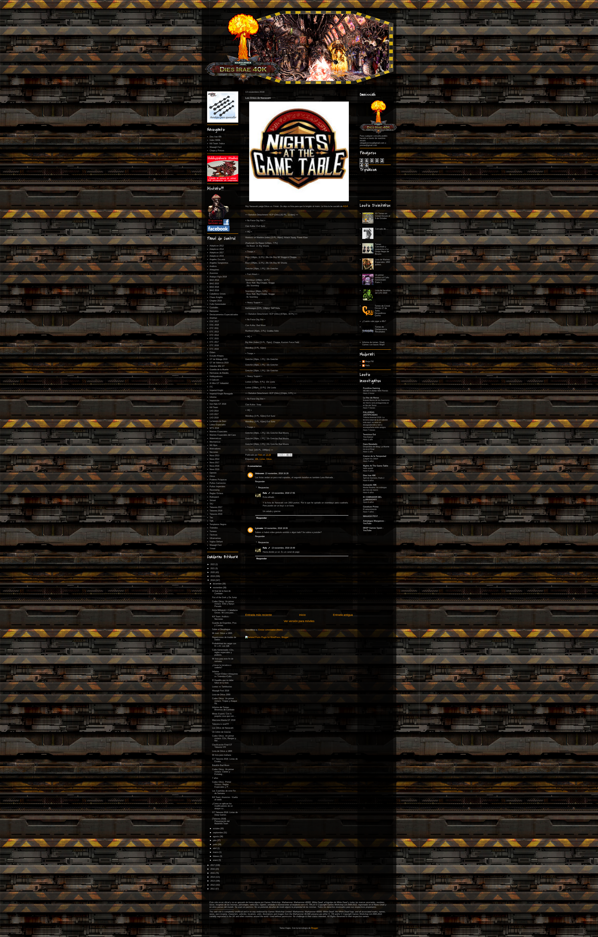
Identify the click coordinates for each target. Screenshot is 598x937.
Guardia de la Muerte (219, 369)
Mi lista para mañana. (222, 755)
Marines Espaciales (218, 431)
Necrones (214, 452)
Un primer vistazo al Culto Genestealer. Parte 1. (382, 278)
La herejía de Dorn (218, 421)
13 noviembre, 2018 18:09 (276, 528)
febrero (216, 856)
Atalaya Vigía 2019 (218, 277)
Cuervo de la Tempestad (374, 456)
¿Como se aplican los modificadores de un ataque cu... (222, 806)
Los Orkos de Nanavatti (222, 728)
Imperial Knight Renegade (221, 393)
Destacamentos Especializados (224, 314)
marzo (216, 852)
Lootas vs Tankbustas (222, 686)
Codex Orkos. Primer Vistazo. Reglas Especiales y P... (221, 784)
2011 (212, 889)
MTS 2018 (214, 428)
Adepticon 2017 (217, 252)
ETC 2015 (214, 338)
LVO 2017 (214, 414)
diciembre (217, 584)
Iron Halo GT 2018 (218, 404)
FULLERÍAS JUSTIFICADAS (370, 413)
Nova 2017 (214, 462)
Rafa (265, 493)
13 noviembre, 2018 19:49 (283, 548)
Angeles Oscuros (217, 259)
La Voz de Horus (371, 398)
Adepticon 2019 (217, 256)
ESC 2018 (214, 325)
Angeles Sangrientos (219, 263)
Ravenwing (214, 490)
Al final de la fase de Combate (221, 592)
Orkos (269, 459)
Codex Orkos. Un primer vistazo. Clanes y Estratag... (223, 771)
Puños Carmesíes (218, 483)
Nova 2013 (214, 455)
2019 (212, 576)
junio (215, 844)
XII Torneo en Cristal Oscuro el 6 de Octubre (382, 215)
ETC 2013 (214, 332)
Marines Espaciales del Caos (223, 435)
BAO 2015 (214, 283)
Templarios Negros (218, 524)
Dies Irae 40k (216, 137)
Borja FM (369, 361)
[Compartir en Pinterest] (290, 455)
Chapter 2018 (216, 301)
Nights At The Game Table (375, 466)
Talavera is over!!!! (220, 724)
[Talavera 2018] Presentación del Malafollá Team (221, 821)
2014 (212, 877)
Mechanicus (215, 442)
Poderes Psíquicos (218, 479)
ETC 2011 (214, 328)
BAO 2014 (214, 280)
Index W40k (215, 140)
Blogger (314, 928)
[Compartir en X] (284, 455)
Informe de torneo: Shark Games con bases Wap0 (373, 343)
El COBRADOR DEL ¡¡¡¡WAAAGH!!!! (372, 498)
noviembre (218, 587)
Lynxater (259, 528)
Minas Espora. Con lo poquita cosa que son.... (224, 715)
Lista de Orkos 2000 (221, 694)
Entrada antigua (343, 614)
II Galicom (214, 380)
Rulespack (214, 497)
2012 (212, 885)
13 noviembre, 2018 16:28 (276, 473)
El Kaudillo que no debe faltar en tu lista (222, 681)
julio (215, 840)
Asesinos (214, 273)
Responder (260, 481)
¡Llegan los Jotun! (370, 459)
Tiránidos (214, 528)
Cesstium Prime (370, 507)
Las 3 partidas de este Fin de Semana (224, 792)
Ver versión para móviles (299, 621)
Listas (262, 459)
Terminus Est (369, 434)
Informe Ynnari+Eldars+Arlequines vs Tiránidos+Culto (225, 674)
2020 (212, 572)
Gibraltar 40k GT (217, 366)
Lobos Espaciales (218, 424)
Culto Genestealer (218, 304)
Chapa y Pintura (217, 150)
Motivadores (215, 448)
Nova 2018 (214, 466)
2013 (212, 881)
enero (215, 860)
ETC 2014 (214, 335)
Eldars (212, 352)
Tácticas (213, 535)
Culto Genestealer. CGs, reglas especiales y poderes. (223, 652)
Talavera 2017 (216, 507)
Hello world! (368, 468)
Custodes (214, 307)
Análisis (213, 266)
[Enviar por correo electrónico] (278, 455)
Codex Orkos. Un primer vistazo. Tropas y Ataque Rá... (224, 700)
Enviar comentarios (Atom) (270, 630)
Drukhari (213, 318)
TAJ (211, 504)
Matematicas (215, 438)
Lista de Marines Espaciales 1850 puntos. (382, 262)
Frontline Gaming (371, 388)
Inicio (302, 614)
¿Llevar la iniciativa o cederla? (221, 666)
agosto (216, 836)
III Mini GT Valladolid (219, 383)
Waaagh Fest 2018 (220, 691)
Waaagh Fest (216, 147)
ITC (211, 387)
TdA (211, 521)
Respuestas (263, 487)
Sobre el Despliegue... (222, 629)
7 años (215, 778)
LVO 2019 (214, 417)
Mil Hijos (213, 445)
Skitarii (213, 500)
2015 (212, 873)
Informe (213, 397)
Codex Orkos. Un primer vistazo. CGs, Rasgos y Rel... (224, 738)
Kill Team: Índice (217, 143)
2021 (212, 568)
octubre (216, 828)
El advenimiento (370, 509)
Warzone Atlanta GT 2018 (223, 720)
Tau (211, 517)
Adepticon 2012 (217, 246)
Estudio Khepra (216, 356)
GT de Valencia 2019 (219, 362)
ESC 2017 (214, 321)
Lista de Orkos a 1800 (222, 751)
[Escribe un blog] (281, 455)
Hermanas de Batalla (219, 373)
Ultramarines (215, 538)
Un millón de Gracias (221, 732)
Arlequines (214, 270)
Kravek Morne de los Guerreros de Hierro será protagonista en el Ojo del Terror (376, 402)
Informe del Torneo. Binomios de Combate (223, 708)
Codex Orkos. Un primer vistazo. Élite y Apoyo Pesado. (223, 603)
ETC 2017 (214, 342)
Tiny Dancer (368, 437)
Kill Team (214, 407)
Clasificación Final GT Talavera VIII (222, 746)
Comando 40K (370, 485)
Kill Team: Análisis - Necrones (221, 617)
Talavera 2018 (216, 510)
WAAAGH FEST (370, 516)
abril (215, 848)
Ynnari (212, 548)
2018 (212, 580)
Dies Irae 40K (369, 475)
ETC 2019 (214, 349)
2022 (212, 564)
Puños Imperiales (217, 486)
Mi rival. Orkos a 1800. (222, 633)
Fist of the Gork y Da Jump (224, 597)
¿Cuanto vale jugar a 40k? (374, 321)
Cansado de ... (381, 229)
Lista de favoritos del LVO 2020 (383, 291)
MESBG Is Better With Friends (375, 391)
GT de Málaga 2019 (218, 359)
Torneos (213, 531)
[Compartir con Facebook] (287, 455)
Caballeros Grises (218, 294)
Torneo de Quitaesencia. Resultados (381, 329)
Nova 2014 (214, 459)
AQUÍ (345, 206)
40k (256, 459)
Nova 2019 (214, 469)
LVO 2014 (214, 411)
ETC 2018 (214, 345)
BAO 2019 (214, 290)
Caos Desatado (370, 444)
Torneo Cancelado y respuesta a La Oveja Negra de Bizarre (382, 249)
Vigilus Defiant (216, 541)
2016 (212, 869)
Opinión (213, 473)
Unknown (259, 473)
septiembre (218, 832)
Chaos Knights (216, 297)
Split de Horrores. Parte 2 (373, 478)
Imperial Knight (216, 390)
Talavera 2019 (216, 514)
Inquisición (214, 400)
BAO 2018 (214, 287)
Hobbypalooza (216, 376)
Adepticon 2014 (217, 249)
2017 (212, 865)
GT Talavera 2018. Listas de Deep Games (225, 813)
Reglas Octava (216, 493)
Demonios (214, 311)
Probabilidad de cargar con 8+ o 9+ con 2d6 (224, 644)
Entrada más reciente (258, 614)
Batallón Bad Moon (220, 765)
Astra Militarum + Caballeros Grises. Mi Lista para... (225, 611)
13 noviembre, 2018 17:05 (283, 493)
